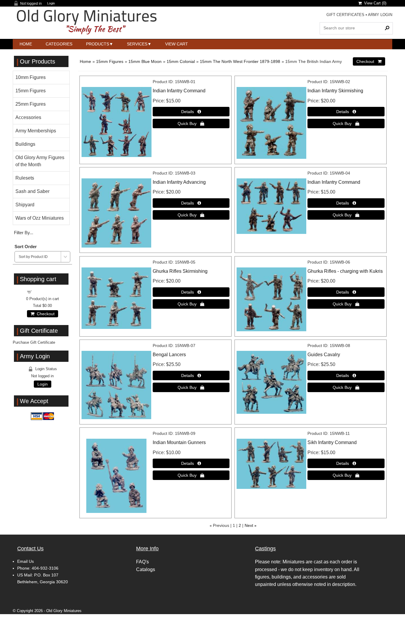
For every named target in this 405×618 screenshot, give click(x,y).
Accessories (28, 117)
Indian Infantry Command (179, 90)
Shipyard (24, 204)
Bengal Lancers (169, 354)
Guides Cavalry (323, 354)
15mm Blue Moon (145, 61)
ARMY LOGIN (380, 14)
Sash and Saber (32, 191)
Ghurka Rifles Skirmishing (180, 271)
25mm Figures (30, 104)
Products (97, 44)
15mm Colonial (181, 61)
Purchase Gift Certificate (34, 342)
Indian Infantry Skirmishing (335, 90)
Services (137, 44)
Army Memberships (35, 130)
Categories (59, 44)
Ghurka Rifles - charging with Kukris (345, 271)
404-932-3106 (45, 568)
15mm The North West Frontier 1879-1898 (240, 61)
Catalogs (145, 569)
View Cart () (374, 3)
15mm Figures (109, 61)
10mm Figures (30, 77)
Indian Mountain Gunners (179, 442)
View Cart (176, 44)
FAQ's (142, 561)
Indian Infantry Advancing (179, 182)
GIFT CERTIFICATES (345, 14)
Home (26, 44)
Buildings (25, 144)
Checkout (44, 314)
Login (51, 3)
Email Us (25, 561)
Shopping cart (46, 291)
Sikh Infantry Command (332, 442)
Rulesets (24, 177)
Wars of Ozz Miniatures (39, 218)
